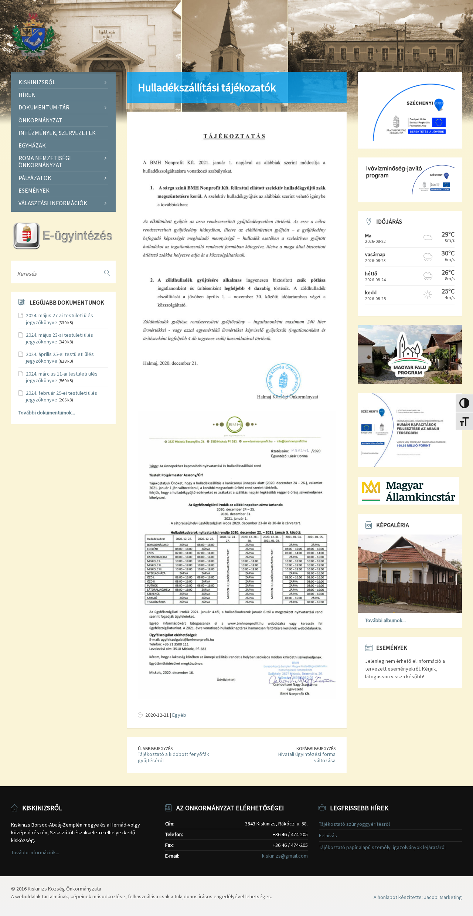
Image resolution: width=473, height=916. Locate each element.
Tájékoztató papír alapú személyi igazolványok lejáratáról (382, 847)
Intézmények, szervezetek (57, 132)
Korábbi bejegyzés (316, 748)
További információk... (35, 852)
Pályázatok (34, 177)
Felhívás (328, 835)
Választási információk (52, 203)
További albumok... (385, 620)
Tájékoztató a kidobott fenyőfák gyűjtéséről (173, 757)
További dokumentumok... (46, 412)
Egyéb (179, 715)
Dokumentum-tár (43, 107)
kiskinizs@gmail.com (285, 855)
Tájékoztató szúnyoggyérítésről (354, 824)
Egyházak (32, 145)
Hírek (26, 94)
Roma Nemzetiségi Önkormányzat (44, 161)
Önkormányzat (40, 120)
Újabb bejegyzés (155, 748)
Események (34, 190)
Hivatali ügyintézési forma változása (307, 757)
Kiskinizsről (36, 82)
